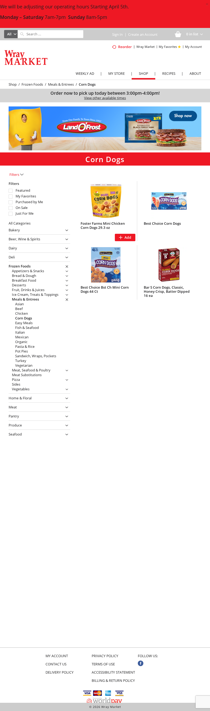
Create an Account (143, 34)
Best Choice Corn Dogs (162, 223)
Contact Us (56, 664)
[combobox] (11, 34)
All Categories (20, 223)
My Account (57, 656)
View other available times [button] (105, 98)
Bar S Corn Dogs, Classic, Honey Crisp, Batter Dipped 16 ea (167, 291)
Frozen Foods (32, 84)
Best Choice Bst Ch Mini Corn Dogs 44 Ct (105, 289)
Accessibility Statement (113, 672)
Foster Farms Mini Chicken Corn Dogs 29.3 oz (103, 225)
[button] (105, 128)
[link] (140, 663)
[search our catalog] (22, 34)
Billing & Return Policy (113, 681)
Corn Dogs (87, 84)
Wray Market (145, 47)
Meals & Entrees (61, 84)
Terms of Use (103, 664)
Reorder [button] (125, 46)
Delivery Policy (60, 672)
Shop (13, 84)
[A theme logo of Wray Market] (30, 62)
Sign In (117, 34)
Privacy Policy (105, 656)
